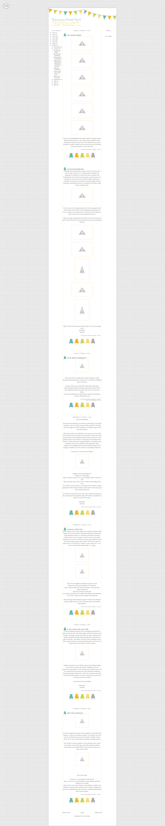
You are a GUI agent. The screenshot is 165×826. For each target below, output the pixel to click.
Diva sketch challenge (92, 400)
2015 (53, 32)
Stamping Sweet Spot (66, 19)
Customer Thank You (57, 68)
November (57, 47)
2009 (53, 43)
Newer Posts (66, 812)
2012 (53, 38)
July (55, 81)
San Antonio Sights (57, 51)
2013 (53, 36)
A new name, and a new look (57, 73)
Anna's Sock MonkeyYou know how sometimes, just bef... (57, 63)
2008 (53, 45)
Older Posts (98, 812)
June (55, 83)
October (56, 49)
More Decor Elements (56, 76)
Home (82, 812)
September (57, 79)
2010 (53, 41)
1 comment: (98, 149)
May (55, 85)
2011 (53, 40)
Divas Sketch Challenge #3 (57, 57)
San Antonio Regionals (57, 54)
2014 (53, 34)
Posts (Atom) (86, 816)
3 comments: (98, 399)
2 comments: (98, 606)
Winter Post (99, 400)
